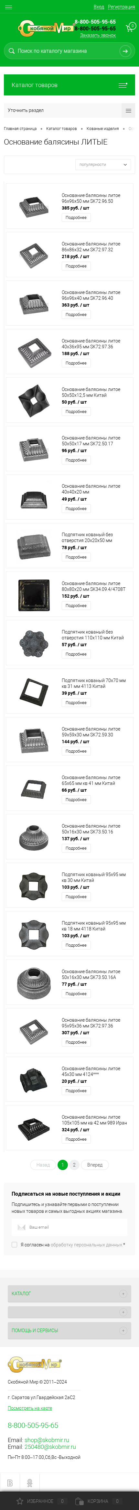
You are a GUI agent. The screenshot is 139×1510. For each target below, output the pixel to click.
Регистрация (121, 6)
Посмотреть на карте (30, 1408)
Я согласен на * (73, 1244)
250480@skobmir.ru (50, 1446)
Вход (99, 6)
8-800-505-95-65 (95, 28)
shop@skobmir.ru (47, 1440)
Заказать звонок (98, 35)
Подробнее (76, 217)
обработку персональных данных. (87, 1244)
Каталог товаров (35, 84)
